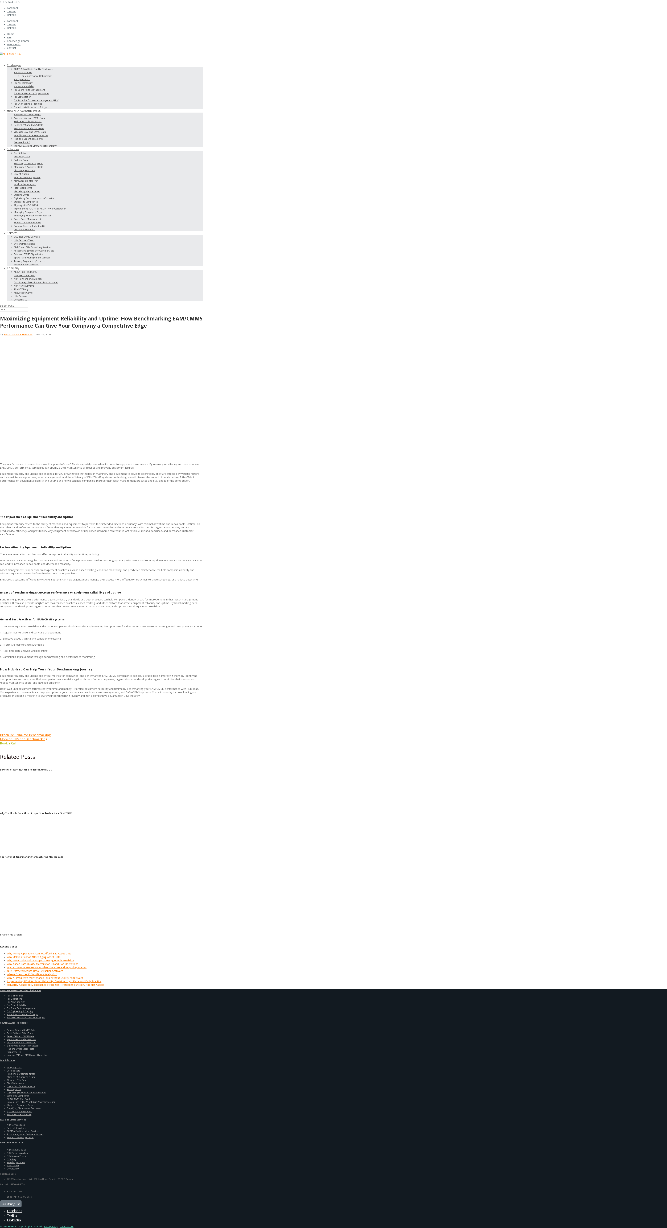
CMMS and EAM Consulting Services (32, 247)
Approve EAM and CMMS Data (21, 1039)
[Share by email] (27, 938)
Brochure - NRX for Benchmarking (25, 735)
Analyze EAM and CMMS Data (29, 117)
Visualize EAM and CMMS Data (30, 131)
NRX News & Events (24, 285)
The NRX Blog (21, 289)
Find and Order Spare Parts (28, 138)
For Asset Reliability (24, 86)
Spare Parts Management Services (32, 257)
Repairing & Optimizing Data (28, 163)
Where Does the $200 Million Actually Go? (32, 974)
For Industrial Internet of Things (30, 107)
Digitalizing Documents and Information (34, 198)
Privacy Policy (50, 1226)
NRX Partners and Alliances (28, 278)
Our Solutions (21, 153)
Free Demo (13, 44)
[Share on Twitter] (7, 938)
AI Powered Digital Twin (26, 180)
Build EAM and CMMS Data (28, 121)
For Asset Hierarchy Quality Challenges (26, 1017)
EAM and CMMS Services (27, 236)
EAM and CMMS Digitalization (29, 254)
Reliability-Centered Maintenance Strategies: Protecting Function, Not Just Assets (55, 984)
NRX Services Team (24, 240)
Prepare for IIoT (22, 142)
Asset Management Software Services (34, 250)
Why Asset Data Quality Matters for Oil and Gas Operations (42, 964)
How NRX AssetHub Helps (27, 114)
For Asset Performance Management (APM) (36, 100)
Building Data (21, 160)
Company (13, 268)
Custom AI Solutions (24, 229)
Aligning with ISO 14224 (26, 205)
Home (10, 34)
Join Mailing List (11, 1204)
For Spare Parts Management (29, 89)
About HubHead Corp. (25, 271)
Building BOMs (21, 194)
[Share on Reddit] (12, 938)
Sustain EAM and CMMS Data (29, 128)
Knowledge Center (18, 41)
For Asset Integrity (23, 82)
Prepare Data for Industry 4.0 (29, 226)
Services (12, 233)
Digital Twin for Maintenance (21, 1086)
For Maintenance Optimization (36, 75)
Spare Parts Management (27, 219)
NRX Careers (20, 296)
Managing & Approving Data (28, 166)
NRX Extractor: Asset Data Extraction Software (35, 970)
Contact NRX (20, 299)
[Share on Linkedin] (22, 938)
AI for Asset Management (27, 177)
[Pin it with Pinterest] (17, 938)
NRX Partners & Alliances (19, 1153)
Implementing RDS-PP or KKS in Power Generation (40, 208)
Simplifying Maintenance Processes (32, 215)
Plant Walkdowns (23, 187)
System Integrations (24, 243)
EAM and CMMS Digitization (20, 1137)
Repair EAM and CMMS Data (28, 124)
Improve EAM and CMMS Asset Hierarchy (35, 145)
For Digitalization (22, 96)
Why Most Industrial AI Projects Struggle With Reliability (40, 960)
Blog (9, 37)
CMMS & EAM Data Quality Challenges (33, 69)
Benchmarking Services (26, 264)
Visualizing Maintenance (27, 191)
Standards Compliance (26, 201)
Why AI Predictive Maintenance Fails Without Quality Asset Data (45, 977)
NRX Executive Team (24, 275)
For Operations (22, 79)
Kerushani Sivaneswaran (18, 334)
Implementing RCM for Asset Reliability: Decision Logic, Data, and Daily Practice (54, 981)
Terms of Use (66, 1226)
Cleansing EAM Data (24, 170)
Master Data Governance (27, 222)
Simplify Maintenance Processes (31, 135)
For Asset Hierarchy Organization (31, 93)
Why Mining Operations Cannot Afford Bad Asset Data (39, 953)
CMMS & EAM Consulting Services (23, 1131)
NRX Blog (11, 1159)
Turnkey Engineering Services (29, 261)
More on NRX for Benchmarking (23, 739)
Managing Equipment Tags (28, 212)
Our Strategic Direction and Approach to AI (36, 282)
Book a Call (8, 743)
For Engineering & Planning (28, 103)
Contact (11, 48)
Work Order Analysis (25, 184)
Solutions (13, 149)
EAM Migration (21, 173)
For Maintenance (23, 72)
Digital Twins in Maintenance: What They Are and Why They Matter (47, 967)
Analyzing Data (22, 156)
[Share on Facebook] (2, 938)
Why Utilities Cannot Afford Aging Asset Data (33, 957)
